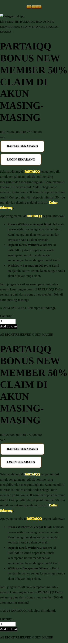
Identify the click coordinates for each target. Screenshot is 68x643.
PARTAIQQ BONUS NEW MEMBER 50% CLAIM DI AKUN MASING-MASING (30, 27)
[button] (8, 326)
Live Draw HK (9, 21)
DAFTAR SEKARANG (22, 146)
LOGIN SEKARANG (21, 159)
